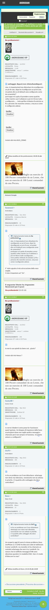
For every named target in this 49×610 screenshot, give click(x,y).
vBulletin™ (24, 601)
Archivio (41, 593)
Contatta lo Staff (32, 591)
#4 (43, 397)
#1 (43, 36)
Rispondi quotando (38, 188)
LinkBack (12, 32)
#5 (43, 447)
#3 (43, 297)
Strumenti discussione (25, 32)
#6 (43, 492)
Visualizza (39, 32)
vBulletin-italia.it (32, 606)
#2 (43, 204)
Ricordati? (24, 21)
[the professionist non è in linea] (8, 48)
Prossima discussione (34, 584)
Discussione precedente (15, 584)
